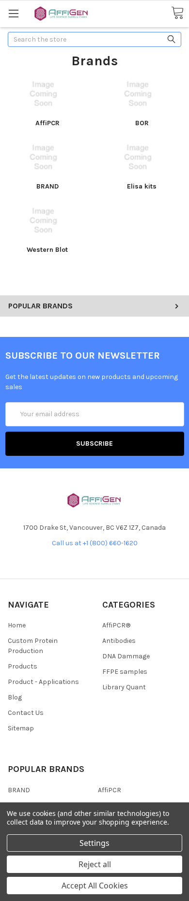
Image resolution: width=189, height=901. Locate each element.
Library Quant (124, 687)
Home (17, 625)
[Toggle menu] (13, 13)
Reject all (95, 864)
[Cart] (177, 13)
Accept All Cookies (95, 885)
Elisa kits (142, 186)
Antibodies (119, 641)
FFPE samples (124, 672)
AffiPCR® (116, 625)
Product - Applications (43, 682)
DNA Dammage (126, 656)
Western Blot (47, 250)
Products (22, 666)
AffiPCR (47, 123)
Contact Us (26, 713)
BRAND (47, 186)
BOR (142, 123)
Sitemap (21, 728)
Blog (15, 697)
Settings (94, 843)
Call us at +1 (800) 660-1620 (95, 543)
